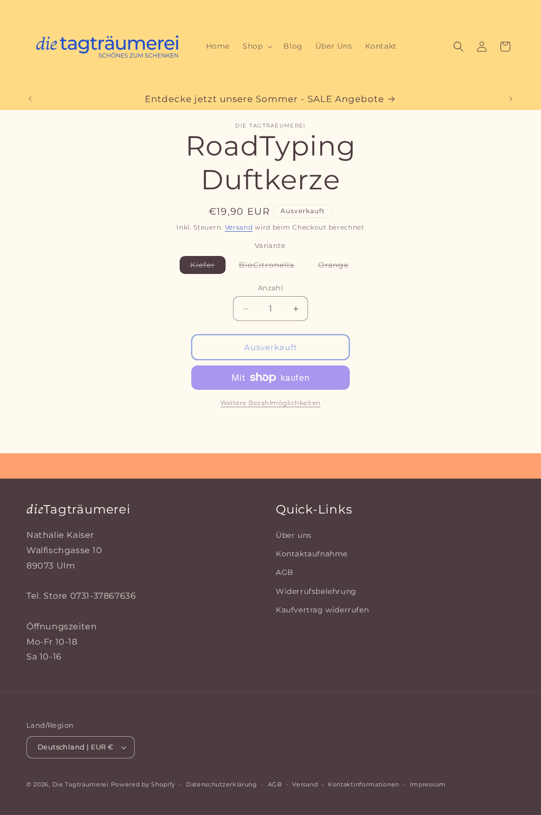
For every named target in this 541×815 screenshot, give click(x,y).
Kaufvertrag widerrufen (322, 610)
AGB (285, 572)
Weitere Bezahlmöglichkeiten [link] (270, 403)
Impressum (428, 784)
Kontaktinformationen (363, 784)
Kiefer (208, 267)
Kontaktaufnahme (312, 553)
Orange (338, 267)
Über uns (294, 535)
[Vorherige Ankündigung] (30, 99)
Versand (239, 227)
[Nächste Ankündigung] (511, 99)
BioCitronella (272, 267)
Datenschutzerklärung (221, 784)
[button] (256, 46)
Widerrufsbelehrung (316, 591)
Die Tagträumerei (80, 784)
